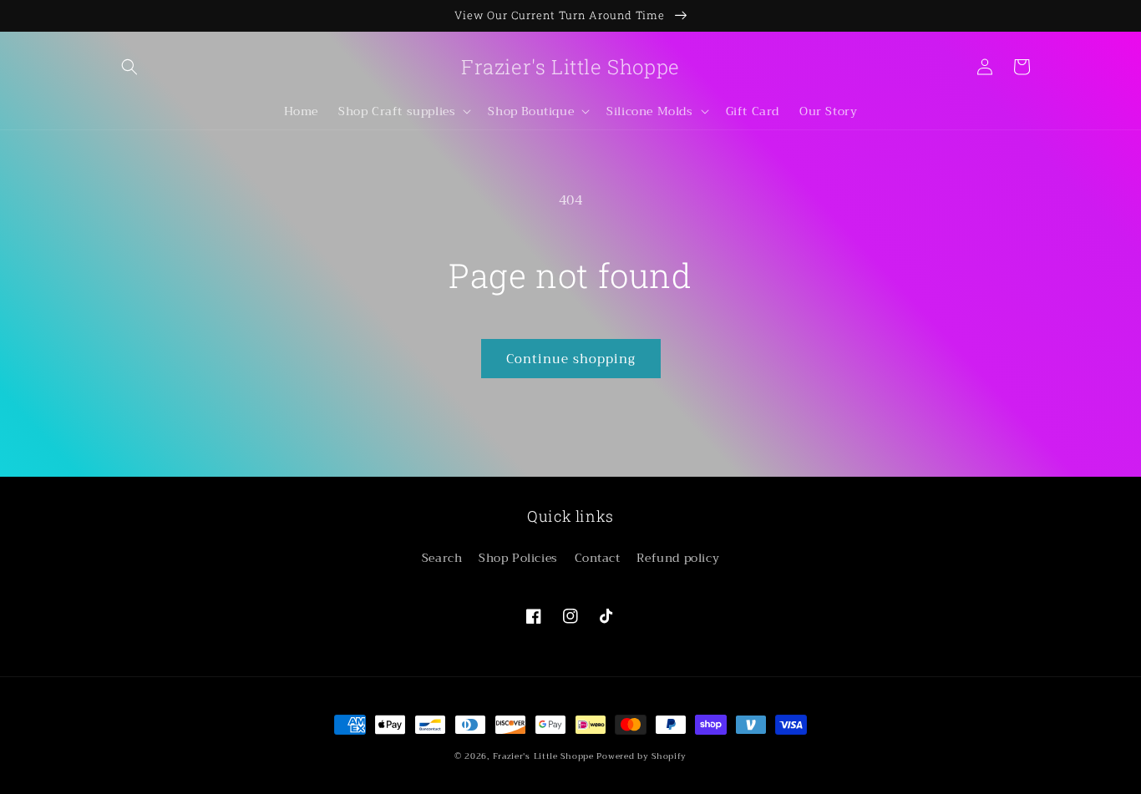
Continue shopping (571, 359)
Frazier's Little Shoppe (543, 756)
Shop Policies (518, 558)
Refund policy (677, 558)
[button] (129, 66)
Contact (598, 558)
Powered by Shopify (641, 756)
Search (442, 558)
